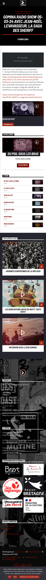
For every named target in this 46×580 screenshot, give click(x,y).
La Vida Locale (9, 188)
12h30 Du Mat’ (8, 119)
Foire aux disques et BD (12, 557)
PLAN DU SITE (6, 529)
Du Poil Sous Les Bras (11, 181)
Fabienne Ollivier (35, 551)
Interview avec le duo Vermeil (23, 347)
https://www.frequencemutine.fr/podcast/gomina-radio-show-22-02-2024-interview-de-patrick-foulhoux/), (22, 79)
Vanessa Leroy (19, 551)
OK (10, 577)
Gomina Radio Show (23, 13)
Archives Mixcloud (31, 557)
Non (15, 577)
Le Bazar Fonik (9, 209)
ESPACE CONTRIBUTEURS (10, 534)
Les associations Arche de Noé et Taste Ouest (23, 310)
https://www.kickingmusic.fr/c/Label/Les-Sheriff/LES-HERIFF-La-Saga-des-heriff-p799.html (22, 95)
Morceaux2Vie (9, 202)
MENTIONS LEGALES (8, 526)
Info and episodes (23, 165)
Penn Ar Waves (9, 224)
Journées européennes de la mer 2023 (23, 271)
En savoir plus (8, 124)
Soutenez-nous (10, 559)
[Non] (43, 573)
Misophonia (8, 217)
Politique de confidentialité (29, 577)
